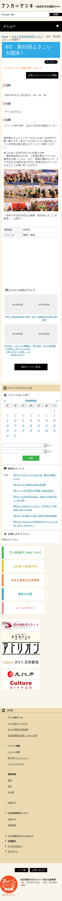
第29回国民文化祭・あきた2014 (23, 735)
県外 (10, 786)
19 (31, 425)
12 (31, 420)
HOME (10, 710)
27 (39, 430)
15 (54, 420)
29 (54, 430)
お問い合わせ (38, 870)
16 (8, 425)
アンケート (13, 851)
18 (23, 425)
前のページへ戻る (31, 367)
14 (47, 420)
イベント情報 (14, 752)
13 (39, 420)
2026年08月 (31, 400)
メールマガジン (15, 846)
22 (54, 425)
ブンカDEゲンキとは (17, 723)
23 (8, 430)
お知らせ (12, 819)
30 (8, 435)
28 (47, 430)
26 (31, 430)
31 (15, 435)
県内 (10, 780)
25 (23, 430)
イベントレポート (16, 764)
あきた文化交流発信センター (27, 36)
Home (5, 36)
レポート (12, 802)
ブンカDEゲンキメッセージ (20, 836)
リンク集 (21, 870)
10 (15, 420)
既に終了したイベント (18, 758)
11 (23, 420)
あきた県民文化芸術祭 (18, 729)
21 (47, 425)
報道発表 (12, 825)
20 (39, 425)
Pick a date (45, 445)
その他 (11, 792)
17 (15, 425)
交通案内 (12, 841)
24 (15, 430)
